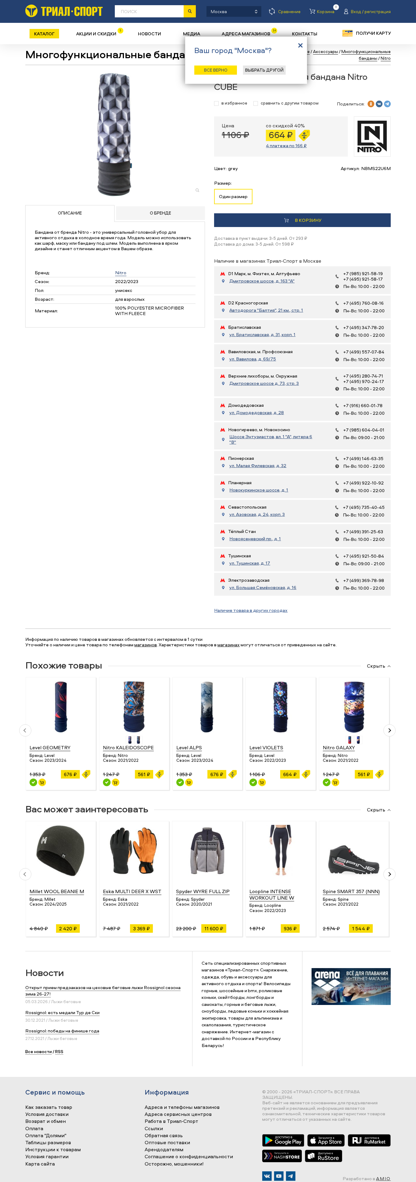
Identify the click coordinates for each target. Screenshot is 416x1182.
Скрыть (376, 666)
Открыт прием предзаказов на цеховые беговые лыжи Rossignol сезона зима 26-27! (103, 990)
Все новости (38, 1051)
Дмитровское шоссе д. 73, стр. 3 (264, 383)
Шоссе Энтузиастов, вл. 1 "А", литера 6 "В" (270, 439)
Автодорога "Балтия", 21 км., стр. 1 (266, 310)
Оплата (34, 1129)
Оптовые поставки (167, 1143)
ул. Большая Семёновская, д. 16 (262, 587)
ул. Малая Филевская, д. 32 (257, 465)
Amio (383, 1178)
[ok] (371, 104)
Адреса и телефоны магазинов (182, 1107)
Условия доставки (47, 1114)
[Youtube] (279, 1176)
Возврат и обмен (45, 1121)
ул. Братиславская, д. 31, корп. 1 (262, 334)
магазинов (145, 644)
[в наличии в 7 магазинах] (180, 782)
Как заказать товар (48, 1107)
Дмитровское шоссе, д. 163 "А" (261, 281)
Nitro (120, 272)
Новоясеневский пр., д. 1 (255, 538)
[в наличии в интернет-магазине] (42, 782)
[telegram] (387, 104)
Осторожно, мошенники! (174, 1164)
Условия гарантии (47, 1157)
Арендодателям (164, 1150)
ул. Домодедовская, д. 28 (256, 412)
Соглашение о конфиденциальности (189, 1157)
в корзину (308, 220)
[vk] (379, 104)
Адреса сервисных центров (178, 1114)
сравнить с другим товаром (290, 103)
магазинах (228, 644)
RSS (59, 1051)
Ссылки (154, 1129)
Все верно (215, 70)
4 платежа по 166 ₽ (286, 145)
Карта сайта (40, 1164)
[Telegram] (290, 1176)
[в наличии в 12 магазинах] (107, 782)
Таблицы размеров (48, 1143)
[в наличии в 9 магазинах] (33, 782)
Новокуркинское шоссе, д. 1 (258, 490)
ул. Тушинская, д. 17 (249, 563)
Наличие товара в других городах (250, 610)
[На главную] (64, 11)
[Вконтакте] (267, 1176)
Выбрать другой (264, 70)
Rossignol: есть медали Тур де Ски (62, 1012)
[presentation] (25, 730)
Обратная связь (164, 1136)
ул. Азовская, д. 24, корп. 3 (257, 514)
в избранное (234, 103)
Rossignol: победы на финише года (62, 1031)
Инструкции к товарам (53, 1150)
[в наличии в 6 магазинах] (326, 782)
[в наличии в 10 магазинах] (253, 782)
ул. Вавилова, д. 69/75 (252, 359)
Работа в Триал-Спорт (171, 1121)
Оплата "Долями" (45, 1136)
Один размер (233, 196)
